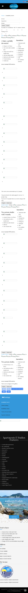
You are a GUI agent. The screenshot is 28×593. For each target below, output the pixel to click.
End (9, 391)
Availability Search (5, 402)
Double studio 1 (5, 205)
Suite (2, 35)
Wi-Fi (6, 31)
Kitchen (23, 27)
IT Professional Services (15, 591)
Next (4, 391)
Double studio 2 (5, 354)
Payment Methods (5, 415)
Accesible (3, 27)
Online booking (4, 405)
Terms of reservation (6, 411)
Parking (3, 31)
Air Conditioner (9, 27)
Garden (19, 27)
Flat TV (15, 27)
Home (2, 15)
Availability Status (5, 408)
